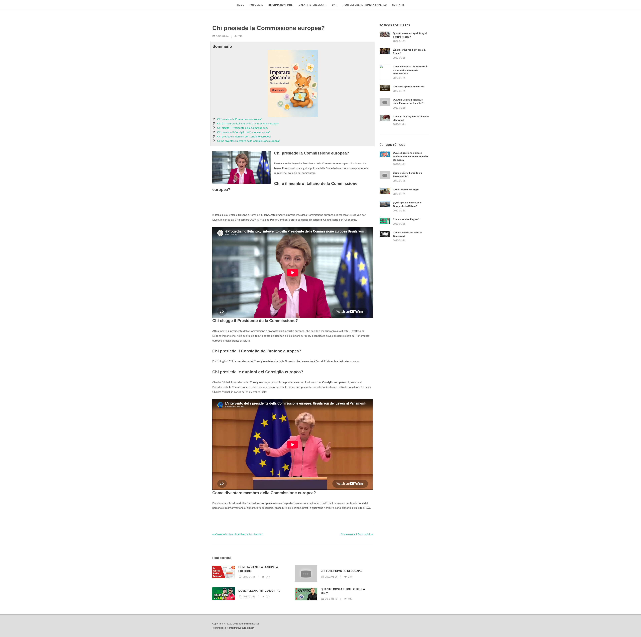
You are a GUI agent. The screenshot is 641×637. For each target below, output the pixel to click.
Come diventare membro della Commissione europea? (248, 141)
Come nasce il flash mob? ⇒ (357, 534)
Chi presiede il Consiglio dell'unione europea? (243, 132)
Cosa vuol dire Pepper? (406, 219)
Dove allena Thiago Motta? (259, 590)
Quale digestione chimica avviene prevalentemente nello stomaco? (410, 156)
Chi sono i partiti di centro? (408, 86)
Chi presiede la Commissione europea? (239, 119)
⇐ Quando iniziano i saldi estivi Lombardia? (237, 534)
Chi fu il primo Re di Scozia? (341, 571)
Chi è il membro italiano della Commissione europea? (248, 123)
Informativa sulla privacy (241, 628)
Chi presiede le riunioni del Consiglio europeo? (244, 136)
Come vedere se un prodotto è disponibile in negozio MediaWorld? (410, 70)
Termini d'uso (219, 628)
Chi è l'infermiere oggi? (406, 189)
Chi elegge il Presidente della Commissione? (242, 128)
